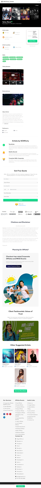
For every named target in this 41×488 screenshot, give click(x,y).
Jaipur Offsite (19, 421)
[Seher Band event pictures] (13, 99)
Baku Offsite (19, 430)
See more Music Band (20, 391)
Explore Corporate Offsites (14, 266)
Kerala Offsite (19, 405)
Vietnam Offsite (20, 410)
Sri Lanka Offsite (20, 434)
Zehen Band (17, 364)
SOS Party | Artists (8, 1)
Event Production (8, 410)
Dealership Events (20, 426)
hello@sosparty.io (22, 205)
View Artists (7, 408)
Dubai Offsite (19, 408)
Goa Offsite (19, 403)
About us (30, 403)
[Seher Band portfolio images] (6, 13)
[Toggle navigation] (39, 1)
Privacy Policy (31, 412)
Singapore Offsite (20, 412)
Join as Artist (31, 410)
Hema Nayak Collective (20, 383)
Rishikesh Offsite (20, 428)
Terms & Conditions (33, 414)
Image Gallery (31, 405)
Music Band (5, 23)
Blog (29, 408)
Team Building (7, 406)
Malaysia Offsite (20, 432)
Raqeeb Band (5, 364)
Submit (20, 200)
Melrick (28, 364)
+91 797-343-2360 (20, 478)
